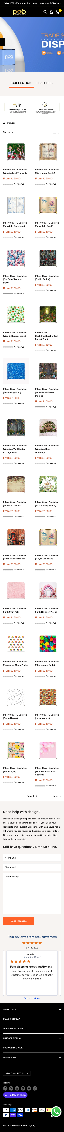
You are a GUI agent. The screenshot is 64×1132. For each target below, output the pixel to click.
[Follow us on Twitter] (11, 1088)
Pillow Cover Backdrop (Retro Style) (15, 770)
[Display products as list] (59, 132)
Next (55, 796)
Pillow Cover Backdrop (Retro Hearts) (15, 716)
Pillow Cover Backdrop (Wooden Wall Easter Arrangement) (15, 449)
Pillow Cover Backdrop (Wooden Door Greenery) (47, 449)
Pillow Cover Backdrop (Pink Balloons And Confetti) (47, 771)
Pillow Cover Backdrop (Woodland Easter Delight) (47, 392)
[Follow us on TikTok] (35, 1088)
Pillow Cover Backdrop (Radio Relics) (47, 278)
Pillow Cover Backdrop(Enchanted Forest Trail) (46, 335)
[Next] (60, 3)
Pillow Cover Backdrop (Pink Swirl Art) (15, 610)
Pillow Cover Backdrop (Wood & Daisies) (15, 504)
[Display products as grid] (54, 132)
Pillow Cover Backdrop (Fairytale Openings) (15, 224)
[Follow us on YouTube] (29, 1088)
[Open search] (45, 12)
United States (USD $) (14, 1073)
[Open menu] (4, 12)
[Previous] (4, 3)
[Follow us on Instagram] (17, 1088)
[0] (57, 12)
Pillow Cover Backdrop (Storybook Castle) (47, 171)
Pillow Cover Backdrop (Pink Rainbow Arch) (47, 610)
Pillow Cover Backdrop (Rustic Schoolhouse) (15, 557)
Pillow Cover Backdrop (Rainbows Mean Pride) (15, 663)
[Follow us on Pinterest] (23, 1088)
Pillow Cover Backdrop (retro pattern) (47, 716)
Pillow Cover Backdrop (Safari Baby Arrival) (47, 504)
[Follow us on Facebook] (5, 1088)
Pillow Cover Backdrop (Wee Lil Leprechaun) (15, 334)
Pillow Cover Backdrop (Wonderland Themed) (15, 171)
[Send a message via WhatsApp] (56, 1111)
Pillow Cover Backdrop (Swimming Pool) (15, 391)
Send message (19, 921)
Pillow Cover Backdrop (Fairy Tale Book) (47, 224)
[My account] (51, 12)
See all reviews (32, 998)
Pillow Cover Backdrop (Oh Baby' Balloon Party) (15, 279)
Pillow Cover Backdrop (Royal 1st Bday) (47, 557)
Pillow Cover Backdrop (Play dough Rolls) (47, 663)
